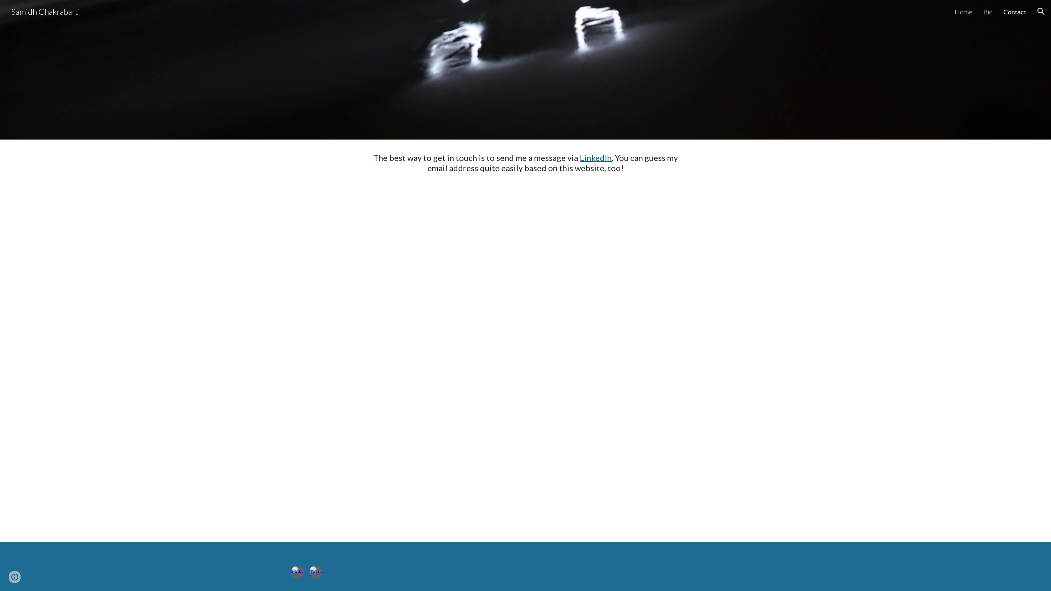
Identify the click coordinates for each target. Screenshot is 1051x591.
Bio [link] (988, 12)
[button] (1041, 11)
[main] (525, 162)
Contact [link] (1014, 12)
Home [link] (964, 12)
